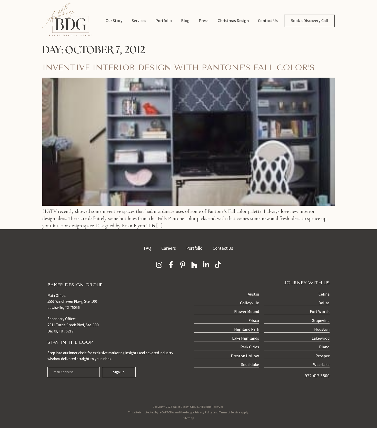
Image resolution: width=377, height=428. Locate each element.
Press (204, 20)
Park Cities (249, 347)
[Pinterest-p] (182, 265)
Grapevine (321, 320)
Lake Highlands (245, 338)
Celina (324, 294)
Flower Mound (246, 311)
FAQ (147, 248)
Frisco (254, 320)
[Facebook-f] (171, 265)
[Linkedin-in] (206, 265)
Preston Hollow (245, 356)
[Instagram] (159, 265)
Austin (253, 294)
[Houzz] (194, 265)
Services (139, 20)
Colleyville (249, 303)
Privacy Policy (204, 412)
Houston (322, 329)
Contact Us (268, 20)
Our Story (114, 20)
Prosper (322, 356)
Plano (324, 347)
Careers (168, 248)
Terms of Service (229, 412)
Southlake (250, 364)
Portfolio (163, 20)
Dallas (324, 303)
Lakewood (321, 338)
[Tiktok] (218, 265)
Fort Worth (320, 311)
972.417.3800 (317, 376)
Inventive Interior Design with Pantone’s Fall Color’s (178, 67)
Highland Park (246, 329)
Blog (185, 20)
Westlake (321, 364)
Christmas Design (233, 20)
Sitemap (188, 418)
